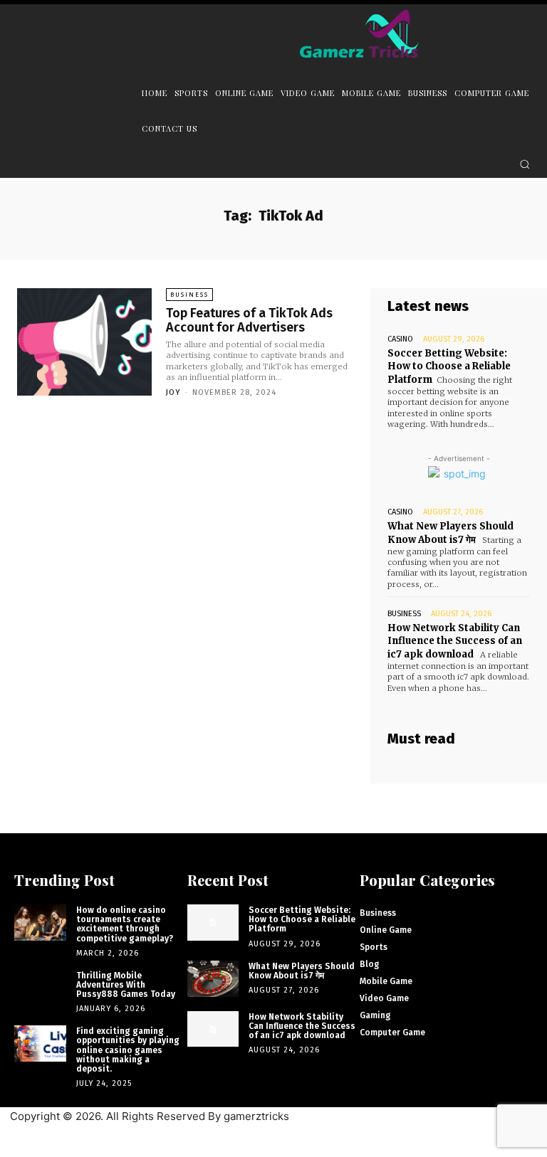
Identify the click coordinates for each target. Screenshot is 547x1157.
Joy (173, 392)
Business (189, 294)
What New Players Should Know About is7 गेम (302, 971)
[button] (524, 164)
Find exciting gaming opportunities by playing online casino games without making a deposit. (127, 1050)
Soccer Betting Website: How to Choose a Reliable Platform (449, 366)
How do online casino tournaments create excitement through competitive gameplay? (124, 924)
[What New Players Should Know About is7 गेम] (213, 979)
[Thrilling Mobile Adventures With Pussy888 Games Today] (40, 988)
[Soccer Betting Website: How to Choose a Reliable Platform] (213, 922)
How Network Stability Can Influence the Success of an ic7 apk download (454, 641)
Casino (400, 339)
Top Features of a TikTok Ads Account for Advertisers (249, 320)
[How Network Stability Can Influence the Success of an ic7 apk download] (213, 1029)
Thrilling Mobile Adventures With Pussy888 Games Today (125, 985)
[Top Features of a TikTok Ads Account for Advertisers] (84, 342)
